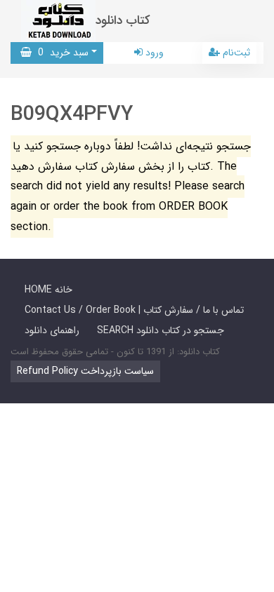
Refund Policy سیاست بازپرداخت (85, 371)
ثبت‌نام (235, 52)
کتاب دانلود (123, 20)
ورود (153, 52)
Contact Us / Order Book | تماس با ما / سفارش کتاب (134, 310)
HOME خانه (48, 289)
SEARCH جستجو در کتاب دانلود (160, 330)
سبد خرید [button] (60, 52)
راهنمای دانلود (52, 330)
